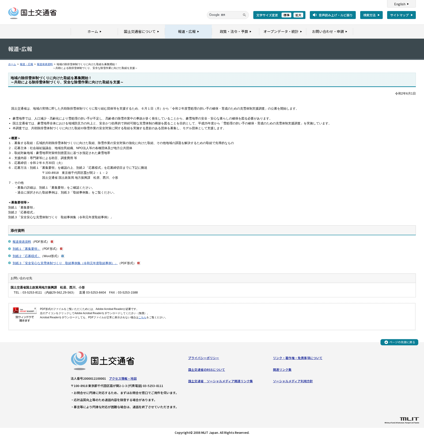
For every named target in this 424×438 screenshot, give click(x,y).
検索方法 (369, 15)
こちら (142, 317)
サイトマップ (399, 15)
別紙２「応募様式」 (26, 256)
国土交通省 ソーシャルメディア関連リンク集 (220, 381)
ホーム (12, 64)
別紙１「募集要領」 (26, 248)
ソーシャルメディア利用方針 (293, 381)
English (399, 4)
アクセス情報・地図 (123, 378)
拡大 (298, 15)
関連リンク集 (282, 369)
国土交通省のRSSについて (206, 369)
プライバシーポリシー (203, 358)
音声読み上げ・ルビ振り (336, 15)
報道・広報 (26, 64)
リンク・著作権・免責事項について (297, 358)
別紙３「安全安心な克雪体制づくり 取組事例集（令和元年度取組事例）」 (65, 263)
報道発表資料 (45, 64)
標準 (286, 15)
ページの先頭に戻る (402, 342)
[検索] (244, 15)
